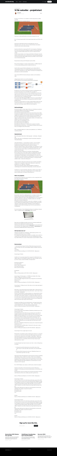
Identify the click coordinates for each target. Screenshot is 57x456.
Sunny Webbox (27, 210)
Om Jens (20, 1)
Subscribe (49, 1)
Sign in (45, 1)
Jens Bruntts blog (9, 1)
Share (41, 13)
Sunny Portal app (37, 226)
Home (17, 1)
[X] (28, 449)
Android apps (25, 1)
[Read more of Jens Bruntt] (16, 13)
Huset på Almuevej (17, 8)
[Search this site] (43, 1)
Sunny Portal (32, 224)
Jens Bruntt (19, 12)
